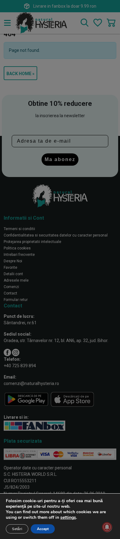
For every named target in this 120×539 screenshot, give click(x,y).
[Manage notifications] (107, 527)
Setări (17, 528)
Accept (43, 528)
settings (68, 517)
